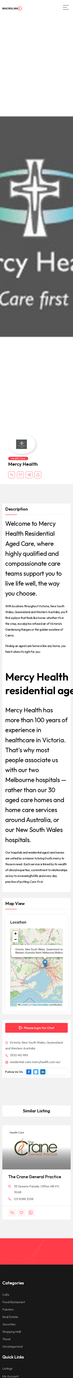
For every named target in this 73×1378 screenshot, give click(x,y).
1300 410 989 (18, 1055)
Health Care (18, 458)
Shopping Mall (11, 1332)
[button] (45, 963)
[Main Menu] (66, 7)
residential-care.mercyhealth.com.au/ (35, 1062)
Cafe (5, 1295)
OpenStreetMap (40, 1004)
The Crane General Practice (34, 1176)
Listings (7, 1368)
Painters (8, 1309)
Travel (6, 1339)
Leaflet (24, 1004)
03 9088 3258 (23, 1199)
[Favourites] (20, 474)
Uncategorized (12, 1346)
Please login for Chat (38, 1028)
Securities (9, 1324)
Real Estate (10, 1317)
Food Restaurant (13, 1302)
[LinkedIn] (42, 1071)
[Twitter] (35, 1071)
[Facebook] (28, 1071)
